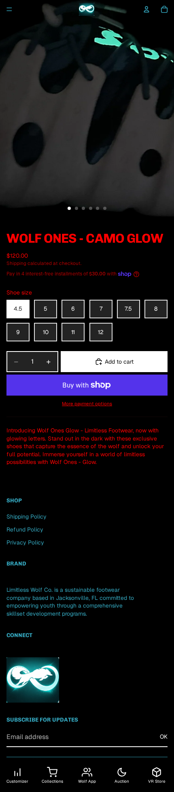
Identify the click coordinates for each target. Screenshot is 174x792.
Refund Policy (24, 529)
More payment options (87, 403)
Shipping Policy (26, 516)
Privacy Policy (25, 542)
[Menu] (9, 9)
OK (164, 736)
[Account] (146, 9)
